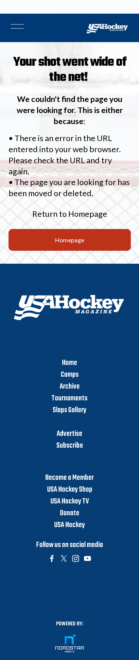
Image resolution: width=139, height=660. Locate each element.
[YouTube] (87, 558)
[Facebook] (52, 558)
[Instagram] (75, 558)
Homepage (70, 239)
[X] (63, 558)
